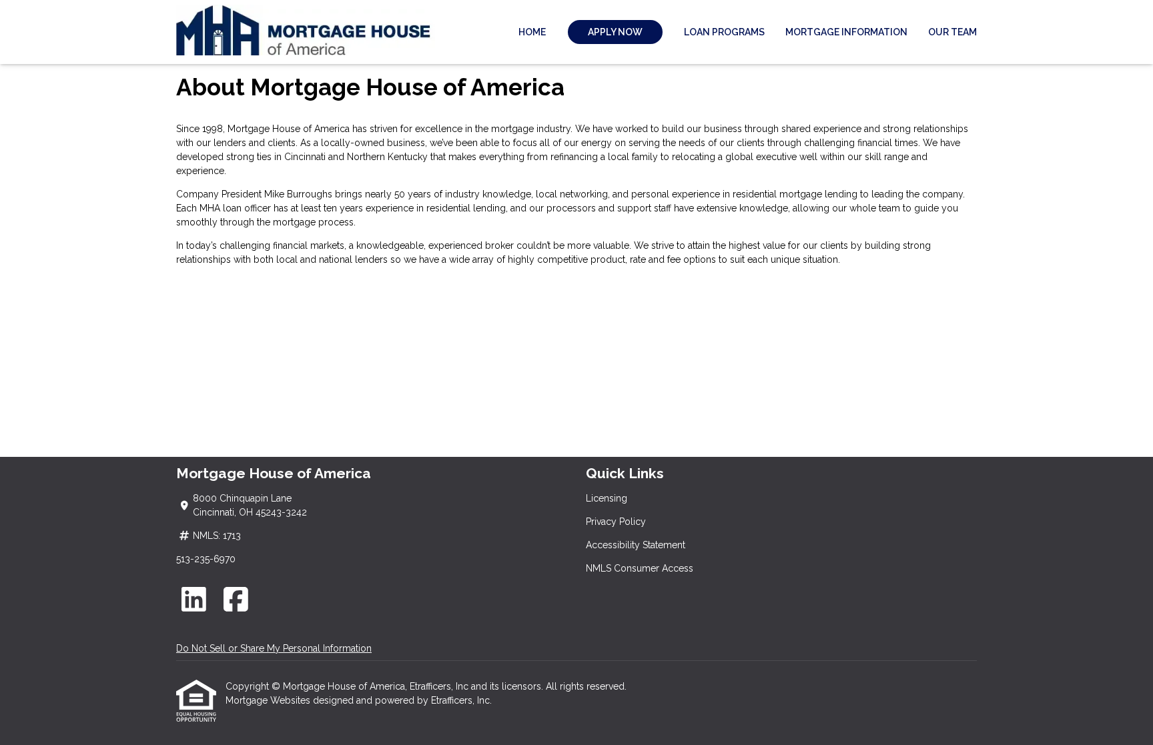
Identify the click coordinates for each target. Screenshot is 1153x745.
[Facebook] (236, 599)
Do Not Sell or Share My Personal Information (274, 648)
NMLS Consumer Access (639, 568)
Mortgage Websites (269, 700)
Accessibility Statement (635, 545)
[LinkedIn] (194, 599)
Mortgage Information (846, 32)
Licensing (606, 498)
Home (532, 32)
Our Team (952, 32)
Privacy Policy (616, 521)
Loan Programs (724, 32)
